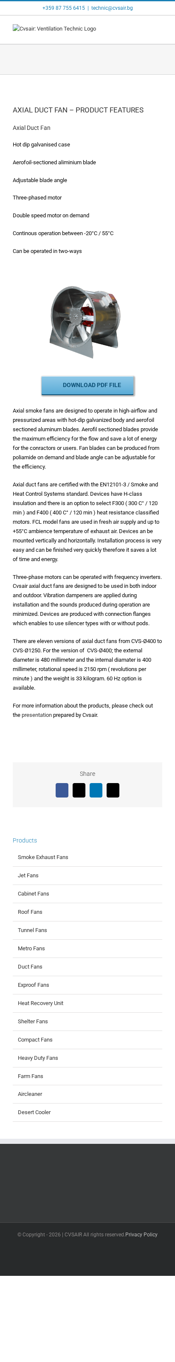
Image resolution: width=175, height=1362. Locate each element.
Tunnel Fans (32, 930)
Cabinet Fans (33, 893)
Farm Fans (30, 1076)
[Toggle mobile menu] (158, 30)
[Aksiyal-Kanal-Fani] (87, 275)
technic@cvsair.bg (112, 8)
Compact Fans (35, 1039)
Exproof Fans (33, 985)
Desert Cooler (34, 1112)
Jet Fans (28, 875)
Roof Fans (30, 912)
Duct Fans (30, 966)
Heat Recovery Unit (40, 1003)
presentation (37, 715)
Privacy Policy (141, 1235)
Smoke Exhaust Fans (43, 857)
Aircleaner (30, 1094)
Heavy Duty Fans (38, 1058)
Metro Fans (31, 948)
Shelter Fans (33, 1021)
